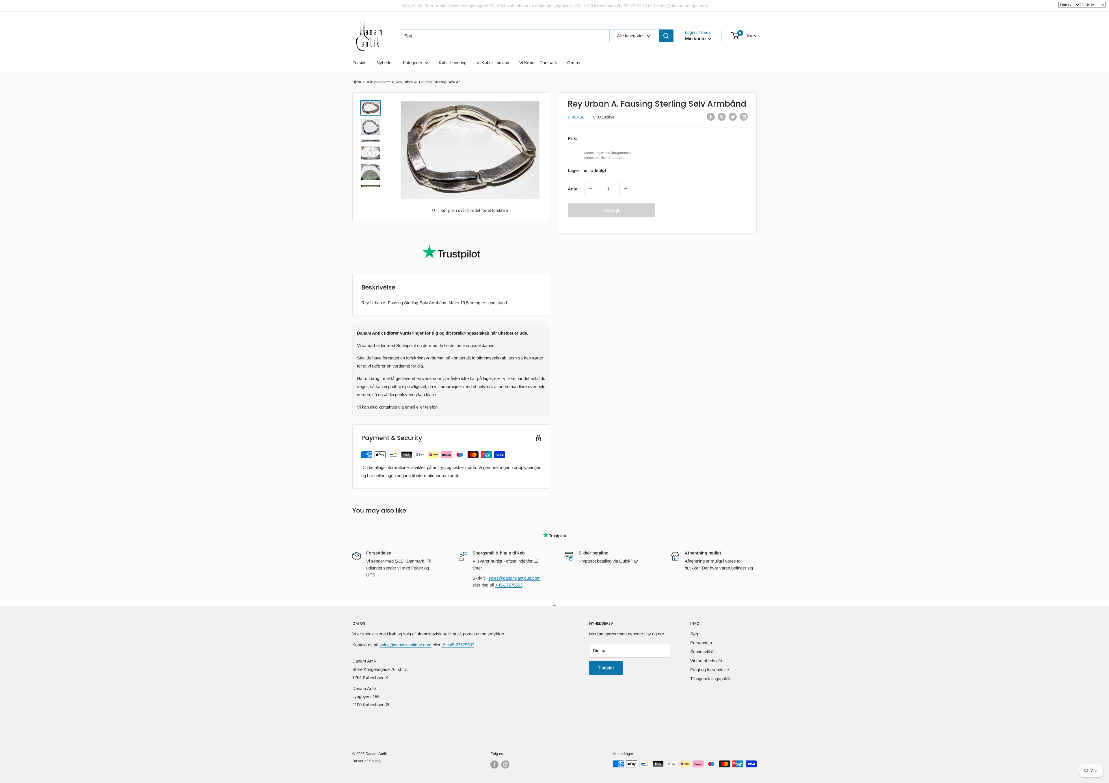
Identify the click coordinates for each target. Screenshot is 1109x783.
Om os (573, 62)
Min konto (696, 38)
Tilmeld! (606, 667)
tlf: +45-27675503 (458, 644)
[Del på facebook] (711, 116)
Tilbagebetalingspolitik (710, 678)
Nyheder (385, 62)
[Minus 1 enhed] (591, 189)
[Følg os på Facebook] (494, 764)
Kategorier (412, 62)
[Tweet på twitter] (733, 116)
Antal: (574, 188)
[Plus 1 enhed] (626, 189)
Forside (359, 62)
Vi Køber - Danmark (538, 62)
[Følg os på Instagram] (505, 764)
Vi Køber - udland (493, 62)
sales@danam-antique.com (515, 578)
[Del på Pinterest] (722, 116)
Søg (694, 633)
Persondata (701, 642)
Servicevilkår (702, 651)
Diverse (576, 117)
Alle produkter (378, 82)
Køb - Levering (452, 62)
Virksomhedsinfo (706, 660)
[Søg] (666, 35)
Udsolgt (611, 209)
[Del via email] (744, 116)
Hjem (356, 82)
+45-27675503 (508, 584)
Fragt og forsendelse (709, 669)
